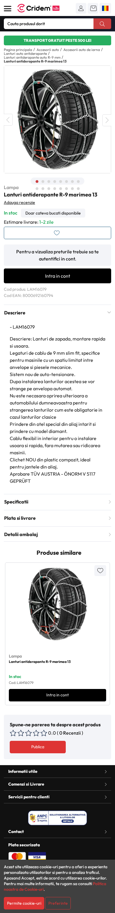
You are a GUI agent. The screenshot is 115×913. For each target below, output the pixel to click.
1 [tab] (37, 182)
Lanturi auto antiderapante (25, 53)
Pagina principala (18, 49)
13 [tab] (60, 189)
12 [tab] (55, 189)
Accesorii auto (48, 49)
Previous (8, 120)
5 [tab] (60, 182)
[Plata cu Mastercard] (17, 857)
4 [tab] (55, 182)
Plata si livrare (20, 518)
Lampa (11, 187)
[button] (81, 8)
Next (106, 120)
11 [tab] (49, 189)
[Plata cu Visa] (37, 857)
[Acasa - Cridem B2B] (45, 8)
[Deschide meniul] (8, 8)
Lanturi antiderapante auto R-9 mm (32, 57)
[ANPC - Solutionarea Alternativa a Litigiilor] (57, 817)
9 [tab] (37, 189)
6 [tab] (66, 182)
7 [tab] (72, 182)
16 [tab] (78, 189)
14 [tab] (66, 189)
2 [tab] (43, 182)
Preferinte (58, 903)
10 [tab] (43, 189)
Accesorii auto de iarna (81, 49)
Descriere (14, 313)
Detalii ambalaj (21, 534)
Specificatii (16, 502)
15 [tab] (72, 189)
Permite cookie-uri (24, 903)
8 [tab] (78, 182)
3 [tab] (49, 182)
